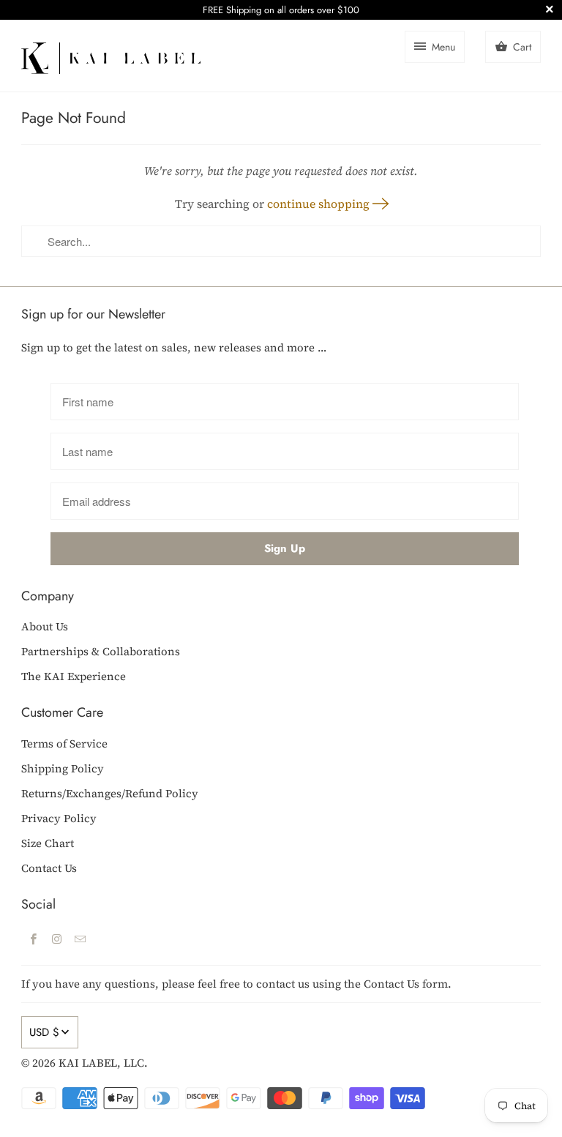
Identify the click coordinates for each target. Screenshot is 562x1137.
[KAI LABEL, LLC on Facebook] (33, 938)
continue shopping (319, 203)
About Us (44, 626)
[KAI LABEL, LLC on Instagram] (56, 938)
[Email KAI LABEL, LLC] (79, 938)
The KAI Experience (73, 676)
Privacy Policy (59, 818)
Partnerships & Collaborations (100, 651)
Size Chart (47, 843)
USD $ (44, 1032)
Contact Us (49, 868)
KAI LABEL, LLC (101, 1062)
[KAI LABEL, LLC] (111, 56)
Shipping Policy (62, 768)
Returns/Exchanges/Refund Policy (109, 793)
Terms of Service (64, 743)
